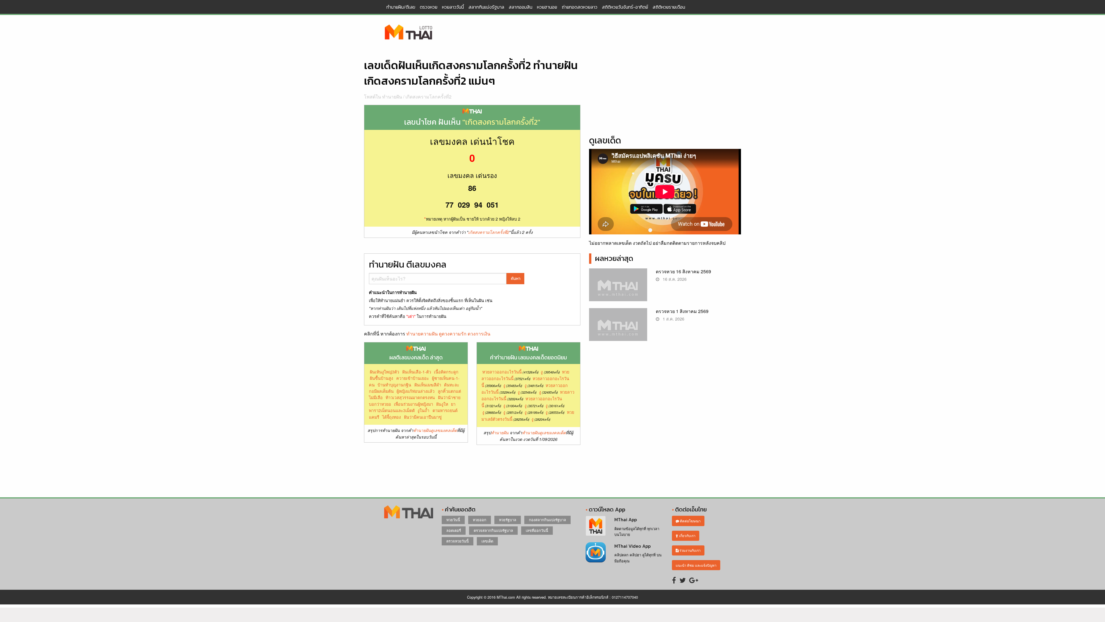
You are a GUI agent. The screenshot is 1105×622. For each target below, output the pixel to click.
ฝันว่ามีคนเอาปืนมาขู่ (423, 417)
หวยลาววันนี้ (453, 6)
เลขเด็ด (487, 541)
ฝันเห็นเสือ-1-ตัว (416, 372)
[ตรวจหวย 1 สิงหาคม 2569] (618, 329)
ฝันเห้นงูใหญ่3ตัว (384, 372)
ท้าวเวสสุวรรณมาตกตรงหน (410, 397)
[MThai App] (596, 525)
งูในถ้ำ (423, 410)
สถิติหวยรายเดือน (669, 6)
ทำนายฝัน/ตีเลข (400, 6)
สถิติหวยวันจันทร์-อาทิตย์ (625, 6)
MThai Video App (632, 546)
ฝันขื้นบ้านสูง (381, 378)
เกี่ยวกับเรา (687, 535)
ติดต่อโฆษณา (690, 520)
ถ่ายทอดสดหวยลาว (579, 6)
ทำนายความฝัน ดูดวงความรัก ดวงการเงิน (448, 333)
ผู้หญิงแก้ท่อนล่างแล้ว (416, 391)
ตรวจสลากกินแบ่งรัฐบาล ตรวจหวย (408, 32)
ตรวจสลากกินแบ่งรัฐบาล (493, 530)
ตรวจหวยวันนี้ (457, 541)
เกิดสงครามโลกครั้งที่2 (428, 96)
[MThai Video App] (596, 551)
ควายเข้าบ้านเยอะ (412, 378)
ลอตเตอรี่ (453, 530)
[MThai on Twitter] (682, 580)
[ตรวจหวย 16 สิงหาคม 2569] (618, 289)
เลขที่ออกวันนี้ (537, 530)
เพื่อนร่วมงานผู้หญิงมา (413, 404)
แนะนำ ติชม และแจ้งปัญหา (696, 565)
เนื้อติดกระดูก (446, 372)
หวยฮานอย (547, 6)
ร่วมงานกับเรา (690, 550)
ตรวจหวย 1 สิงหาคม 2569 (682, 311)
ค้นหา (515, 278)
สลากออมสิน (520, 6)
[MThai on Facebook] (674, 580)
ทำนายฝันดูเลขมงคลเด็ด (435, 430)
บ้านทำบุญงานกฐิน (394, 385)
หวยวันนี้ (453, 519)
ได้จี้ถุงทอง (391, 417)
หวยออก (479, 519)
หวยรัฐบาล (507, 519)
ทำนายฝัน (499, 432)
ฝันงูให (442, 404)
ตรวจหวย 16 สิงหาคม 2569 (683, 271)
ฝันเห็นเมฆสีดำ (427, 385)
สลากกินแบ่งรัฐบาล (486, 6)
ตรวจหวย (428, 6)
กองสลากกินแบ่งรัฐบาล (547, 519)
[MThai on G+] (693, 580)
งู (542, 372)
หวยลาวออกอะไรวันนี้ (502, 372)
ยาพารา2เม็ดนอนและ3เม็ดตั (412, 407)
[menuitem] (401, 7)
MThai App (625, 519)
